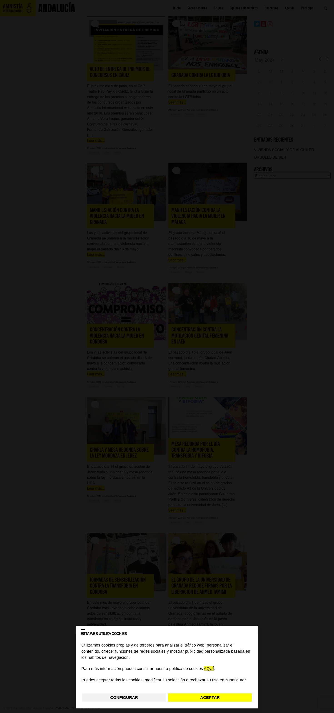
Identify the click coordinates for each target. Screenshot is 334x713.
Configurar (124, 697)
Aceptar (210, 697)
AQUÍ (209, 669)
